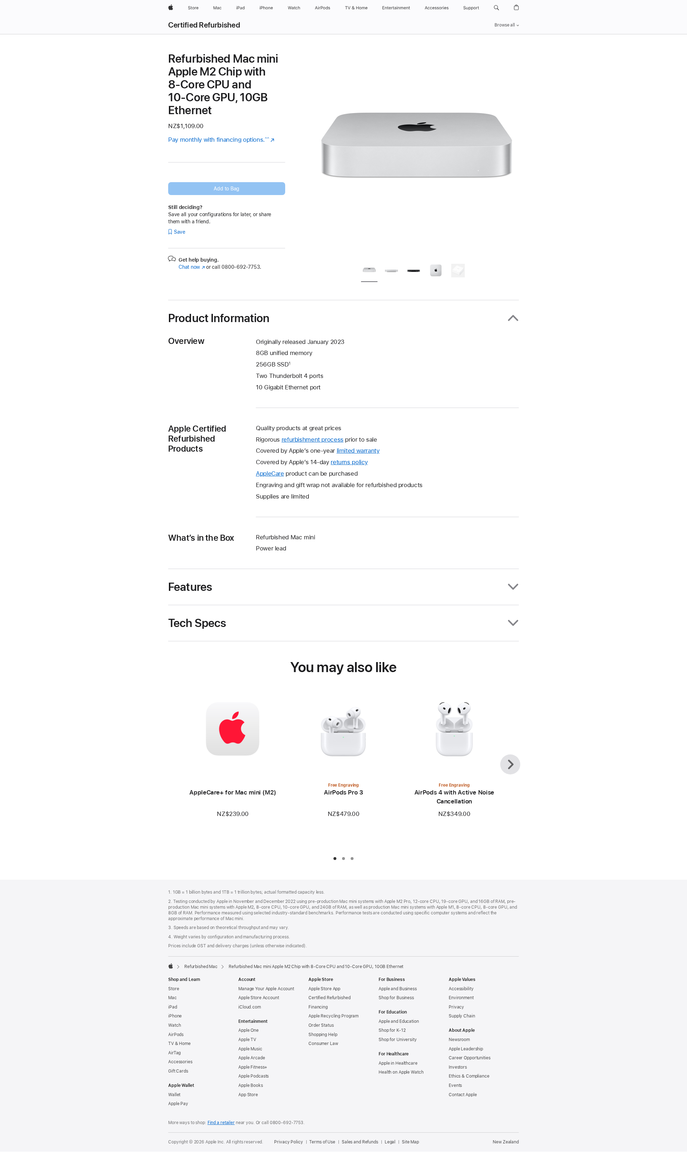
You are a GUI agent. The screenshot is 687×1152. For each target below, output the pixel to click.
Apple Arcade (251, 1057)
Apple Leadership (466, 1048)
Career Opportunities (470, 1057)
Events (455, 1085)
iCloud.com (249, 1007)
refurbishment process (313, 439)
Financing (318, 1007)
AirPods (176, 1034)
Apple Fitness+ (252, 1067)
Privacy (456, 1007)
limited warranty (358, 450)
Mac (172, 997)
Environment (461, 997)
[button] (496, 8)
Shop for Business (396, 997)
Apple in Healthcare (398, 1063)
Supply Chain (462, 1016)
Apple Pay (178, 1103)
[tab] (369, 271)
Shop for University (398, 1039)
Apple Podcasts (253, 1076)
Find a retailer (221, 1122)
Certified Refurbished (204, 25)
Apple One (248, 1030)
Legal (390, 1141)
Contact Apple (463, 1094)
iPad (172, 1007)
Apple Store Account (258, 997)
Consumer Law (323, 1043)
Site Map (410, 1141)
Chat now (192, 267)
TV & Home (179, 1043)
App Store (248, 1094)
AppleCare (270, 473)
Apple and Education (399, 1021)
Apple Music (250, 1048)
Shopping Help (322, 1034)
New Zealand (506, 1141)
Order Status (321, 1025)
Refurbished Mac (201, 966)
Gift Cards (178, 1071)
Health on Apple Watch (401, 1072)
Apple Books (250, 1085)
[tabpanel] (416, 154)
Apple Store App (324, 988)
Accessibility (461, 988)
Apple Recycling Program (333, 1016)
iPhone (175, 1016)
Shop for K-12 (392, 1030)
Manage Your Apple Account (266, 988)
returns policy (349, 462)
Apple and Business (398, 988)
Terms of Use (322, 1141)
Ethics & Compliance (469, 1076)
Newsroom (459, 1039)
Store (173, 988)
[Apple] (170, 966)
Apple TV (247, 1039)
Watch (174, 1025)
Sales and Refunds (360, 1141)
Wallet (174, 1094)
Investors (458, 1067)
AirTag (174, 1052)
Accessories (180, 1061)
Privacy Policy (288, 1141)
